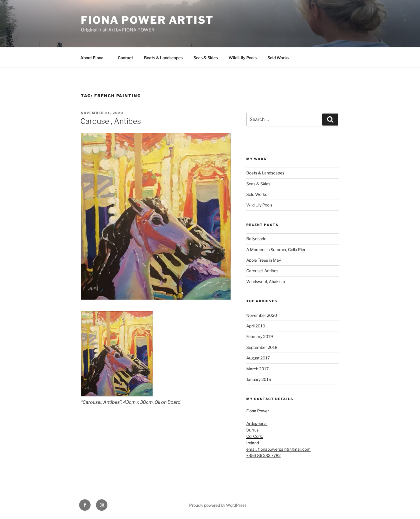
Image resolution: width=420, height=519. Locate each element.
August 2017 (258, 357)
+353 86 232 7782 (263, 455)
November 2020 (261, 315)
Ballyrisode (256, 238)
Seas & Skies (205, 57)
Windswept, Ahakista (265, 281)
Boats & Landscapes (163, 57)
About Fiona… (93, 57)
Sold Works (278, 57)
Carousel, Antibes (110, 121)
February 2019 (259, 336)
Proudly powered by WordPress (218, 505)
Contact (125, 57)
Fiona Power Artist (147, 20)
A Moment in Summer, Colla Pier (275, 249)
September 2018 (261, 347)
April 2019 (255, 325)
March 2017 (257, 368)
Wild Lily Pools (243, 57)
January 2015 (258, 379)
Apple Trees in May (263, 260)
